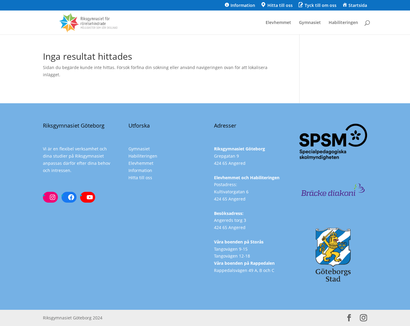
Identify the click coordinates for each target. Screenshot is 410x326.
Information (140, 170)
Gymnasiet (310, 22)
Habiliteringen (343, 22)
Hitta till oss (140, 177)
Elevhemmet (278, 22)
